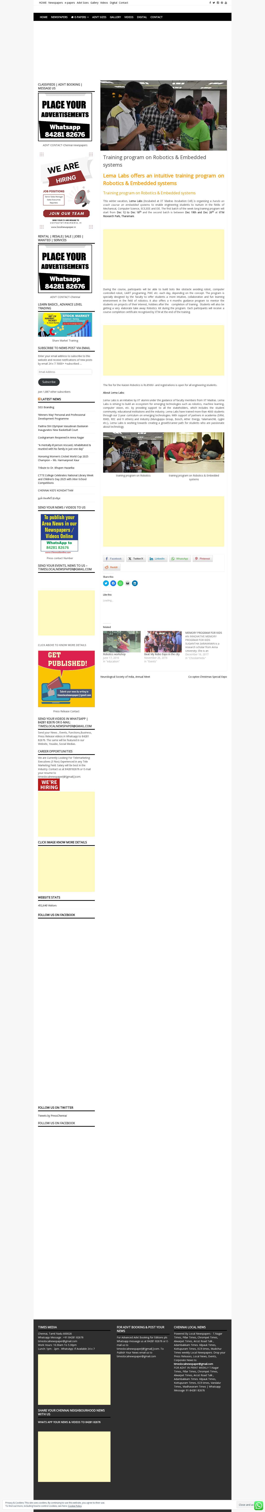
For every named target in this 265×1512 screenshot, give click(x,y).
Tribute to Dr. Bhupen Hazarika (56, 467)
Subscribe (49, 382)
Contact (123, 2)
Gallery (94, 2)
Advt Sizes (83, 2)
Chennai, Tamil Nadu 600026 (55, 1333)
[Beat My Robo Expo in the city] (163, 641)
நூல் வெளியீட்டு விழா (49, 498)
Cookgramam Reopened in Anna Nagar (61, 437)
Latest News (51, 399)
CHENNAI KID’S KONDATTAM (55, 490)
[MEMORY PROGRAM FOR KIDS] (205, 645)
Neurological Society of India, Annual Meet (125, 676)
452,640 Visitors (47, 905)
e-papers (70, 2)
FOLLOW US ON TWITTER (55, 1108)
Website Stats (49, 897)
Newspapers (55, 2)
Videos (104, 2)
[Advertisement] (132, 53)
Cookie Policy (75, 1505)
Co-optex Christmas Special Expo (207, 676)
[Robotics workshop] (122, 641)
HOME (43, 2)
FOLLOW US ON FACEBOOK (56, 915)
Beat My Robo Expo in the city (162, 654)
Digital (113, 2)
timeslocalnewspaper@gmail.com (57, 1341)
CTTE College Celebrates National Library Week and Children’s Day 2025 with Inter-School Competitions (65, 479)
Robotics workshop (114, 654)
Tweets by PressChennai (52, 1115)
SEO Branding (46, 407)
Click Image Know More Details (62, 842)
